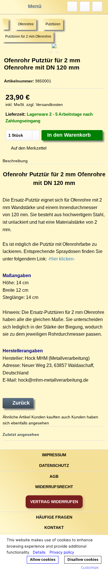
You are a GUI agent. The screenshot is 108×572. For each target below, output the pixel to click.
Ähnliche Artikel (16, 417)
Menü (34, 6)
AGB (54, 476)
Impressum (54, 455)
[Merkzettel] (85, 6)
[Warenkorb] (97, 6)
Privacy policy (62, 552)
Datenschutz (54, 465)
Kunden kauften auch (50, 417)
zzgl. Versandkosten (44, 104)
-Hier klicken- (61, 258)
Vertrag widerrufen (54, 501)
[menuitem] (72, 6)
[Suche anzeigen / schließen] (72, 6)
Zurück (21, 403)
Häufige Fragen (54, 517)
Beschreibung (15, 161)
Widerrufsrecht (54, 486)
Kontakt (54, 527)
